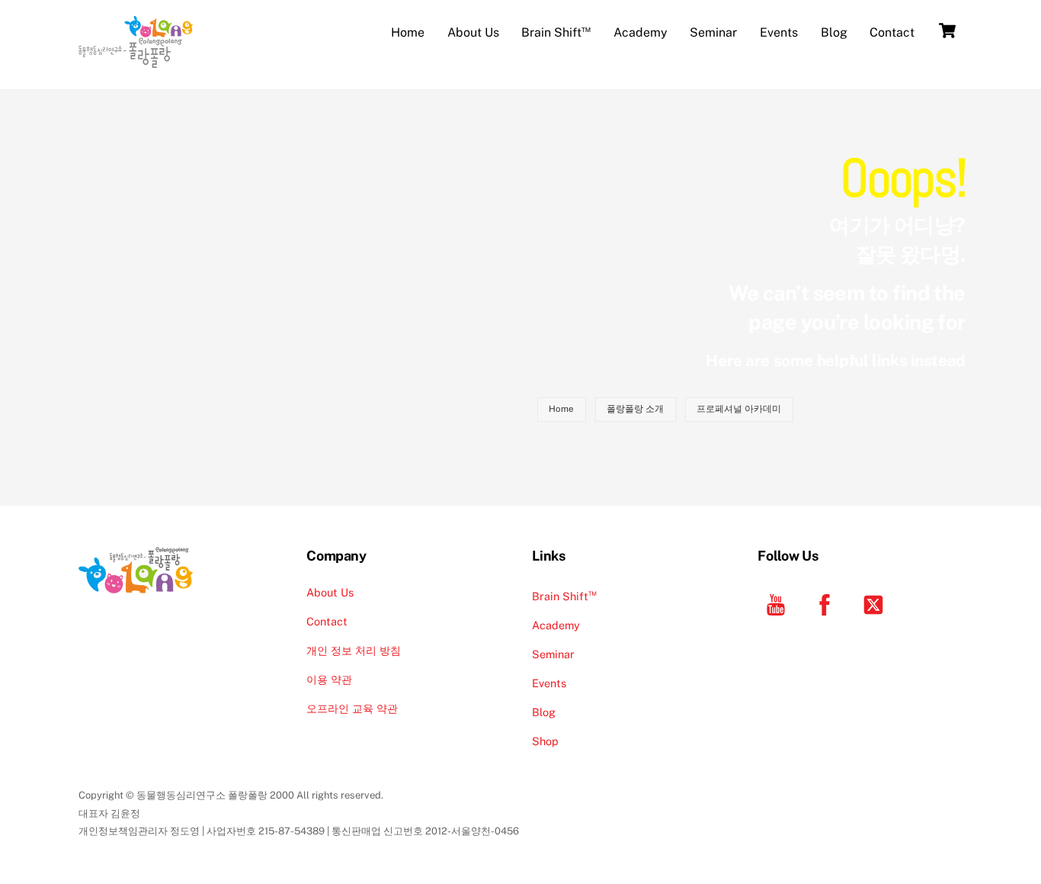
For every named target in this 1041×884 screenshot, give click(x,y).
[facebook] (827, 603)
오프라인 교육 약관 (352, 708)
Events (779, 32)
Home (407, 32)
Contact (892, 32)
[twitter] (876, 603)
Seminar (713, 32)
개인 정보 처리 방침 (353, 650)
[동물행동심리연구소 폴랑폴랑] (135, 60)
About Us (473, 32)
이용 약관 (329, 679)
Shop (545, 741)
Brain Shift (556, 31)
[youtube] (778, 603)
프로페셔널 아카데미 (739, 408)
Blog (834, 32)
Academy (640, 32)
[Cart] (947, 30)
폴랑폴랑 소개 (635, 408)
